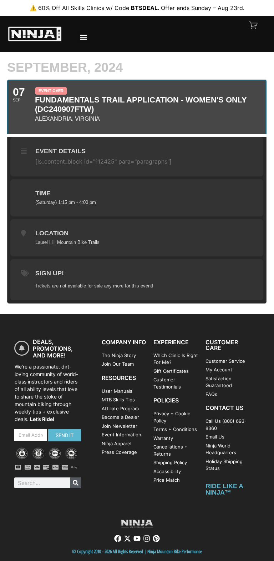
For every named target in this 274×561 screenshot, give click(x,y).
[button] (83, 37)
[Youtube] (137, 538)
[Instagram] (146, 538)
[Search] (75, 482)
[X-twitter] (127, 538)
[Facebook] (117, 538)
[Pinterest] (156, 538)
